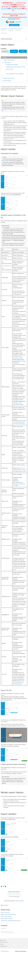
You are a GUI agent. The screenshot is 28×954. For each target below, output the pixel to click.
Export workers (7, 80)
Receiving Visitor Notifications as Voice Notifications (18, 682)
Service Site (3, 940)
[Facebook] (1, 886)
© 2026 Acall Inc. (5, 951)
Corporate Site (3, 946)
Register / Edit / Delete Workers (8, 914)
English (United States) (20, 951)
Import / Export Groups (6, 916)
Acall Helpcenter (4, 28)
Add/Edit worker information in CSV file (15, 67)
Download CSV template (12, 64)
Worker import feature (9, 60)
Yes (10, 894)
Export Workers (6, 160)
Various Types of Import (6, 918)
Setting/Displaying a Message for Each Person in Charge (19, 484)
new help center (12, 18)
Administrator (11, 29)
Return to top (4, 905)
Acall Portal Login (14, 25)
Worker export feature (9, 78)
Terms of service (4, 942)
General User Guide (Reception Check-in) (11, 920)
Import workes (7, 62)
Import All (11, 138)
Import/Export (18, 29)
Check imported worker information (15, 73)
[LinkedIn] (5, 886)
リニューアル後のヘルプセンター (10, 8)
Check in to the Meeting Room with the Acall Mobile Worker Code (19, 469)
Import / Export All (5, 912)
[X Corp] (3, 886)
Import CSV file (10, 69)
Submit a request (19, 900)
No (17, 894)
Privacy (2, 944)
